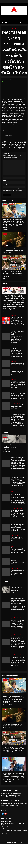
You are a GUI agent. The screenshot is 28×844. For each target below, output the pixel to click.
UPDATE (15, 28)
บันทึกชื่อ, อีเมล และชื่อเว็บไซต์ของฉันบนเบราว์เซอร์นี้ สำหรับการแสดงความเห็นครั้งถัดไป (13, 190)
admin (4, 79)
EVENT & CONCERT (14, 403)
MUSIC (12, 28)
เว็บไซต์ (5, 184)
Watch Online (23, 22)
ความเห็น (5, 159)
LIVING (4, 288)
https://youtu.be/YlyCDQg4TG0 (18, 127)
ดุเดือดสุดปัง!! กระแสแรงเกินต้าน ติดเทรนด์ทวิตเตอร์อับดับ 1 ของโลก (8, 144)
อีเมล (4, 180)
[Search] (18, 22)
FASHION (12, 329)
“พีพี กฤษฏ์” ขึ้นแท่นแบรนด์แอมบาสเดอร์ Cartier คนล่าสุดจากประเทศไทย (13, 447)
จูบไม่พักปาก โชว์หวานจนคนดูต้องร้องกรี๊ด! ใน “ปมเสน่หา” (20, 144)
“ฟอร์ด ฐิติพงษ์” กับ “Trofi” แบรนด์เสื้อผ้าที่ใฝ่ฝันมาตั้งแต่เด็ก (17, 539)
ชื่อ (4, 176)
